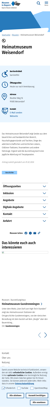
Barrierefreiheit (16, 71)
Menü (46, 5)
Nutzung (6, 362)
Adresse (13, 94)
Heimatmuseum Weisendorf (32, 35)
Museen (15, 35)
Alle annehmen (39, 402)
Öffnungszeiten (15, 83)
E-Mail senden (16, 112)
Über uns (6, 357)
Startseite (6, 35)
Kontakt (13, 109)
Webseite (14, 116)
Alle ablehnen (15, 395)
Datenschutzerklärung (24, 383)
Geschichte (9, 172)
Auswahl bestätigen (36, 395)
